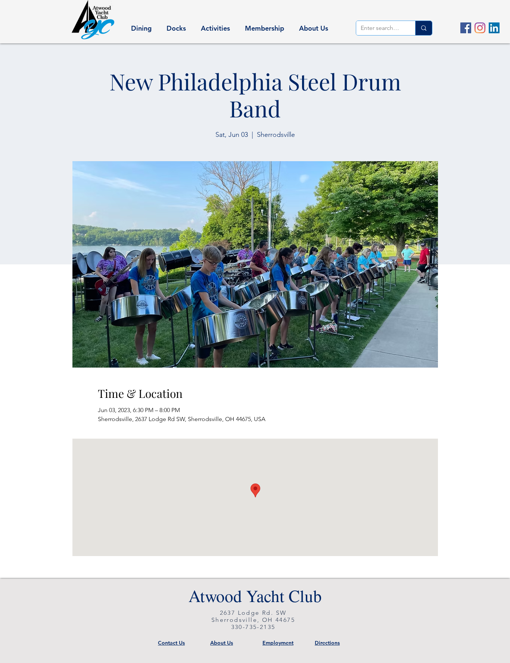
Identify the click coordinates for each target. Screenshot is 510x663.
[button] (141, 25)
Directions (327, 642)
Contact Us (171, 642)
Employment (277, 642)
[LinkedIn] (494, 27)
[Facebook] (465, 27)
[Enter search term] (423, 28)
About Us (221, 642)
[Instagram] (480, 27)
